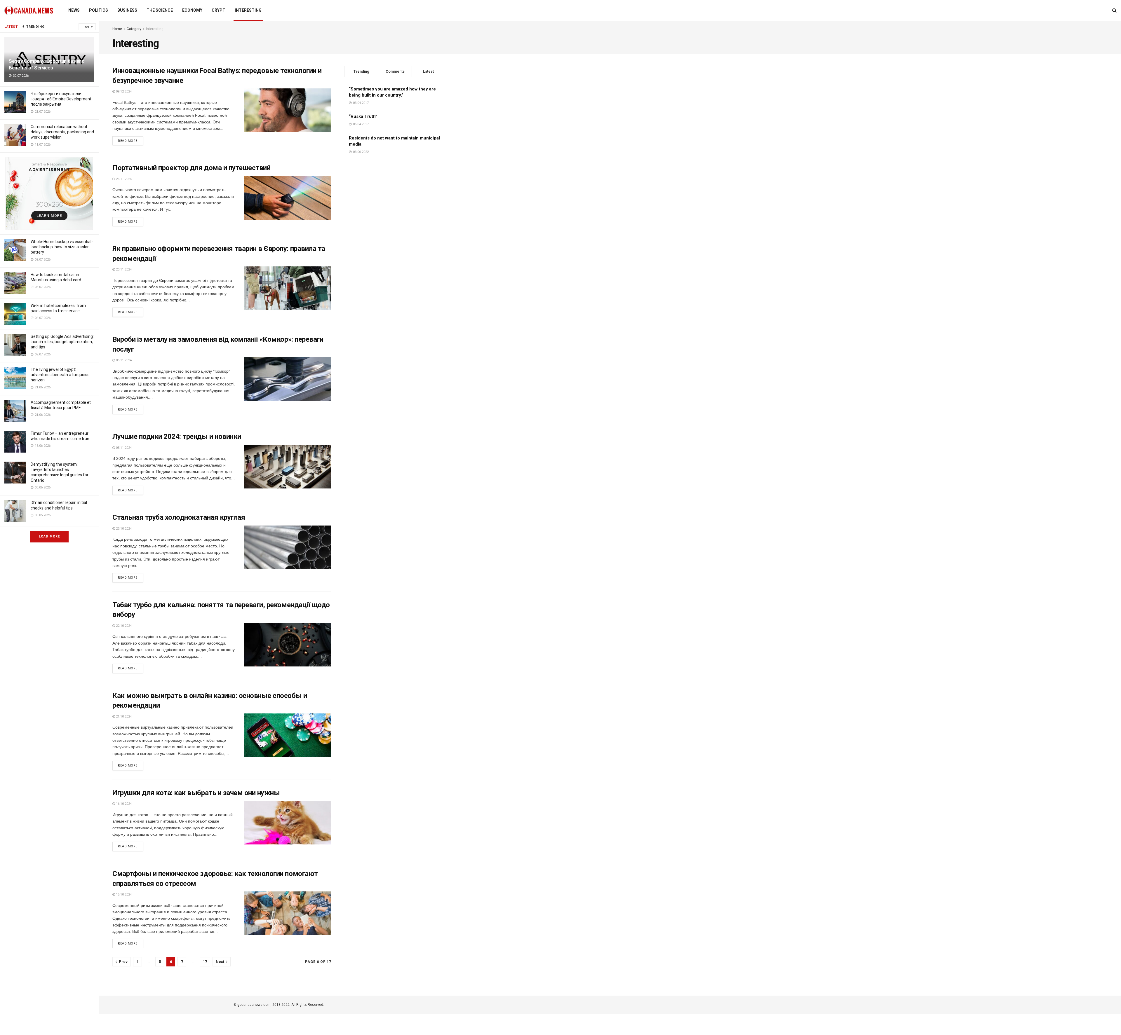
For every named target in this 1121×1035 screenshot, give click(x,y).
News (74, 10)
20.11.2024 (123, 269)
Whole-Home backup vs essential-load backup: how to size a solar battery (62, 246)
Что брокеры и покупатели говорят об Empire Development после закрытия (61, 99)
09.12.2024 (123, 91)
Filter (85, 27)
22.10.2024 (123, 626)
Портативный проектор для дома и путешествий (191, 168)
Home (117, 29)
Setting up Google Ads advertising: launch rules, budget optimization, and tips (62, 341)
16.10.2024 (123, 804)
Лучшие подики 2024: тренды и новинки (176, 436)
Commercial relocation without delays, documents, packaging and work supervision (62, 131)
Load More (49, 536)
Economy (192, 10)
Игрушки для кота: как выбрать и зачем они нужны (196, 793)
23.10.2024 (123, 528)
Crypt (218, 10)
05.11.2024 (123, 448)
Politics (98, 10)
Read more (127, 141)
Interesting (248, 10)
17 (205, 961)
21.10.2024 (123, 716)
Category (134, 29)
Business (127, 10)
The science (160, 10)
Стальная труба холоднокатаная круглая (178, 517)
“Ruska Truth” (363, 116)
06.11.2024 (123, 360)
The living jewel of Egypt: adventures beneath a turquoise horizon (60, 374)
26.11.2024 (123, 179)
